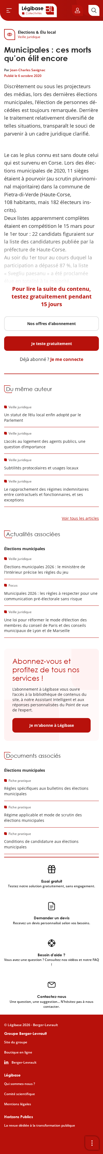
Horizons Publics (18, 1116)
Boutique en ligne (18, 1052)
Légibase (12, 1075)
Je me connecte (66, 359)
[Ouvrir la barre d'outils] (92, 1143)
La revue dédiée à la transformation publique (39, 1125)
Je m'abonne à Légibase (51, 725)
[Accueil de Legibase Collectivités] (38, 10)
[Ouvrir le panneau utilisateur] (77, 10)
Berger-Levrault (24, 1062)
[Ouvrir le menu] (9, 10)
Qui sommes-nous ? (19, 1084)
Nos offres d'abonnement (51, 323)
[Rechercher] (93, 10)
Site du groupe (15, 1042)
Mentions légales (17, 1104)
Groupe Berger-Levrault (25, 1033)
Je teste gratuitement (51, 343)
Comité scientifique (19, 1094)
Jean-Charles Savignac (27, 70)
